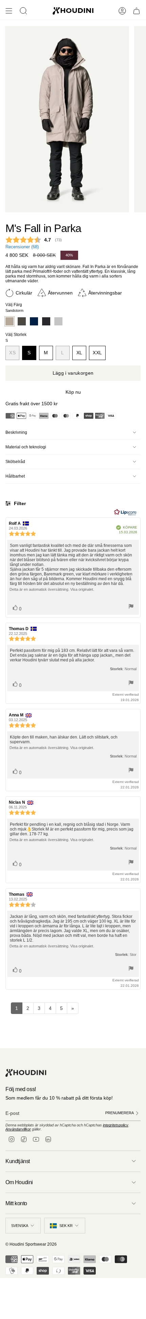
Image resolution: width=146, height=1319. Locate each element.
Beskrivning (16, 432)
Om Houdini (19, 1182)
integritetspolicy (115, 1125)
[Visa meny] (9, 11)
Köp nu (73, 392)
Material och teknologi (25, 447)
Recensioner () (22, 247)
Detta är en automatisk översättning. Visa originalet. (52, 589)
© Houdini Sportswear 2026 (31, 1244)
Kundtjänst (17, 1161)
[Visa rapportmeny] (131, 607)
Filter (19, 503)
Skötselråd (15, 461)
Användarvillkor (18, 1129)
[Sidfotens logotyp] (25, 1073)
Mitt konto (16, 1203)
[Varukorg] (136, 11)
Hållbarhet (15, 476)
